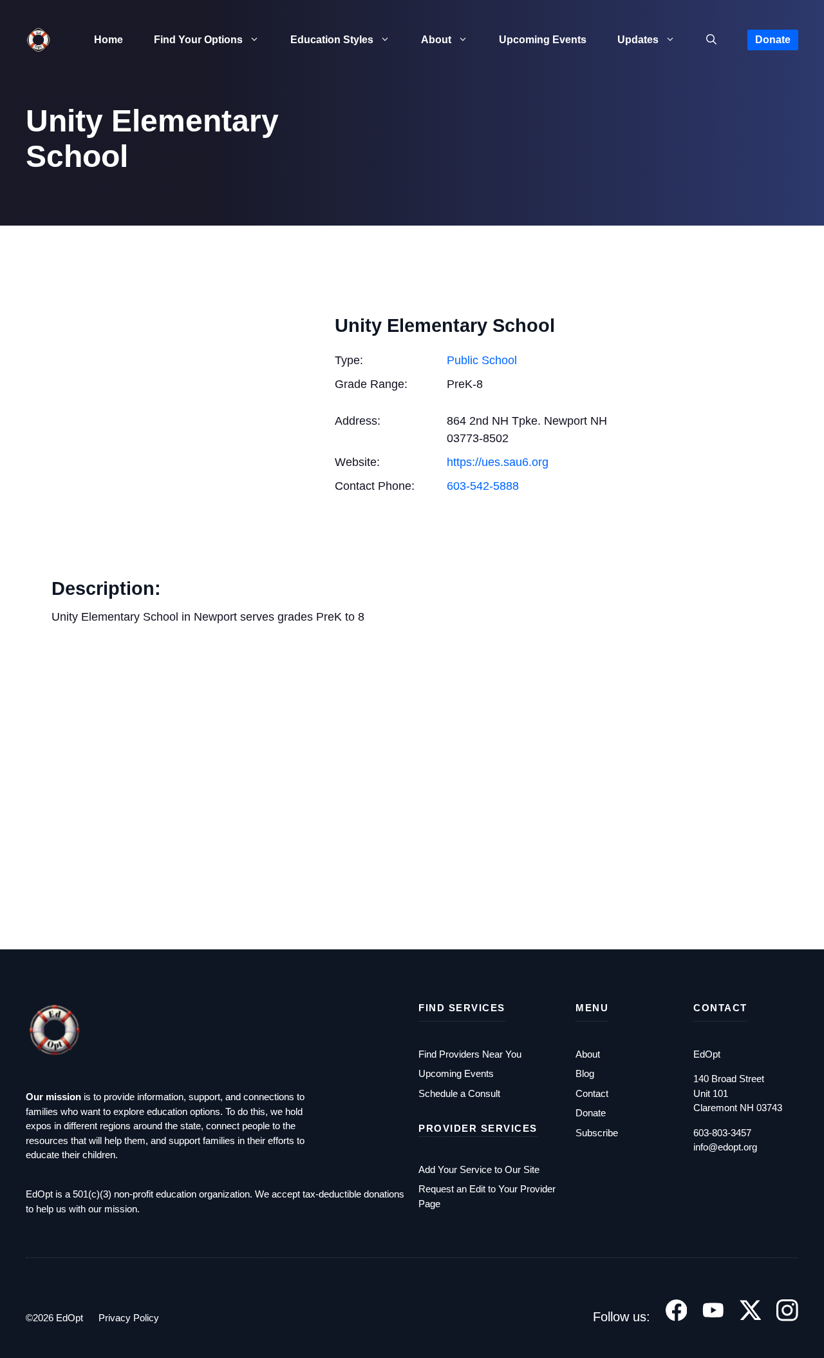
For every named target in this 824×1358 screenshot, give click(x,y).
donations (384, 1193)
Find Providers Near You (469, 1054)
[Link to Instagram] (787, 1310)
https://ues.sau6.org (497, 462)
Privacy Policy (128, 1317)
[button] (711, 40)
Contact (592, 1093)
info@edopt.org (725, 1146)
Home (108, 39)
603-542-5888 (483, 486)
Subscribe (597, 1132)
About (436, 39)
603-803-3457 (722, 1132)
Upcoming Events (542, 39)
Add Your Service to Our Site (478, 1169)
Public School (482, 360)
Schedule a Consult (459, 1093)
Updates (638, 39)
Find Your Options (198, 39)
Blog (585, 1073)
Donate (773, 39)
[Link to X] (751, 1310)
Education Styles (331, 39)
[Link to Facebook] (677, 1310)
